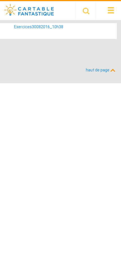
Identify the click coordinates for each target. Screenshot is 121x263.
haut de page (98, 70)
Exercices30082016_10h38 (38, 27)
